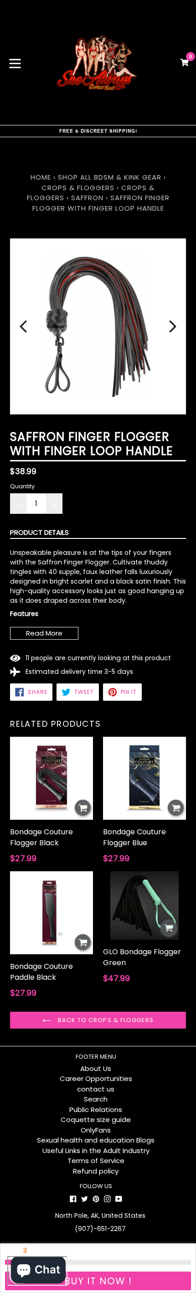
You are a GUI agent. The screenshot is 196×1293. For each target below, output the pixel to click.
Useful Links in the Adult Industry (96, 1150)
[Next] (173, 326)
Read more (44, 633)
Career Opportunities (96, 1078)
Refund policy (96, 1171)
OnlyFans (96, 1130)
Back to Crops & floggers (105, 1020)
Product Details (39, 532)
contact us (95, 1089)
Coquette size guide (96, 1119)
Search (96, 1099)
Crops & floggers (77, 187)
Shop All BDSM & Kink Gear (109, 177)
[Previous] (23, 326)
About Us (95, 1068)
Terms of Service (95, 1160)
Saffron (87, 197)
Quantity (22, 486)
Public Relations (95, 1109)
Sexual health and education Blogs (96, 1140)
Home (41, 177)
